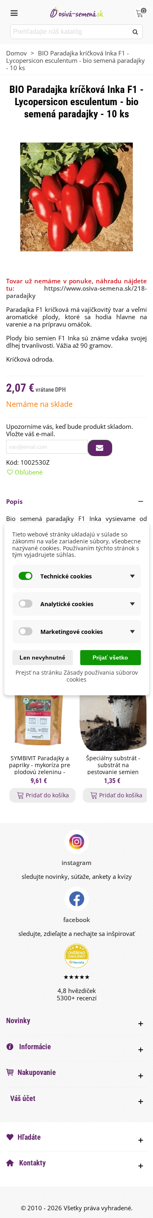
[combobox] (70, 32)
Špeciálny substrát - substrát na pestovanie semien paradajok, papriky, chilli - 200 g (113, 772)
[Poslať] (135, 32)
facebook (76, 920)
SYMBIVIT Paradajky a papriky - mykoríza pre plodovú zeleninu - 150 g (39, 768)
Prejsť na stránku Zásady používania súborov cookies (77, 676)
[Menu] (14, 12)
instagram (76, 862)
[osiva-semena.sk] (76, 12)
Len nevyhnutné (42, 657)
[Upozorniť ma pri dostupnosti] (100, 448)
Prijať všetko (110, 657)
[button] (76, 501)
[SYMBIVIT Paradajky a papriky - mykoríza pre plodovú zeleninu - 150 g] (39, 713)
